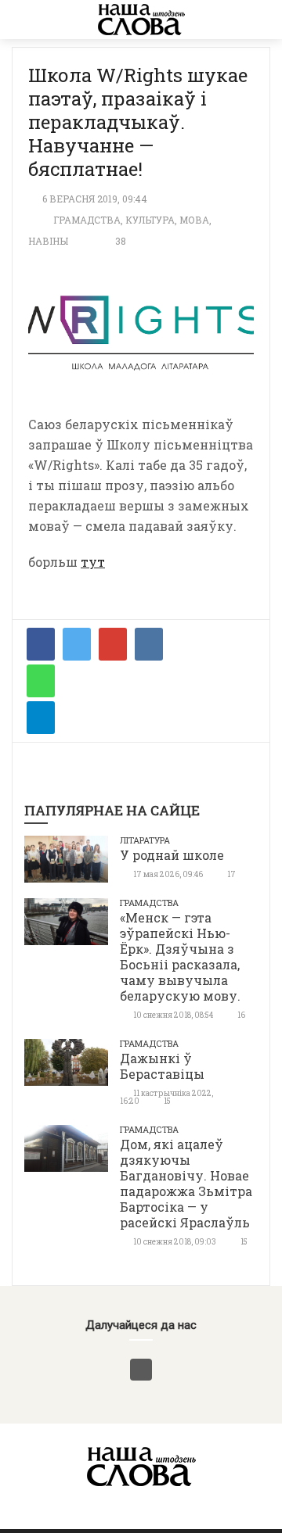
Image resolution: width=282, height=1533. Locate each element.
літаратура (145, 840)
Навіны (48, 241)
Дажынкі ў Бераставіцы (162, 1066)
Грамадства (87, 219)
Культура (150, 219)
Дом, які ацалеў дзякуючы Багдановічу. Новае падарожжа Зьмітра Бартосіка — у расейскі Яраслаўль (186, 1183)
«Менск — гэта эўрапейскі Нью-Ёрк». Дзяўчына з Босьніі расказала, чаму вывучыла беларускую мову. (180, 956)
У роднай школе (172, 855)
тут (93, 561)
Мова (194, 219)
